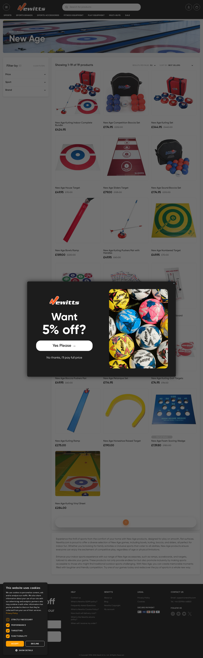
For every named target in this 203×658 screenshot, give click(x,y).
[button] (25, 650)
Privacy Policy (12, 613)
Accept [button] (14, 643)
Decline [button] (35, 643)
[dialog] (25, 618)
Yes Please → (64, 346)
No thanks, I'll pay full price (64, 357)
